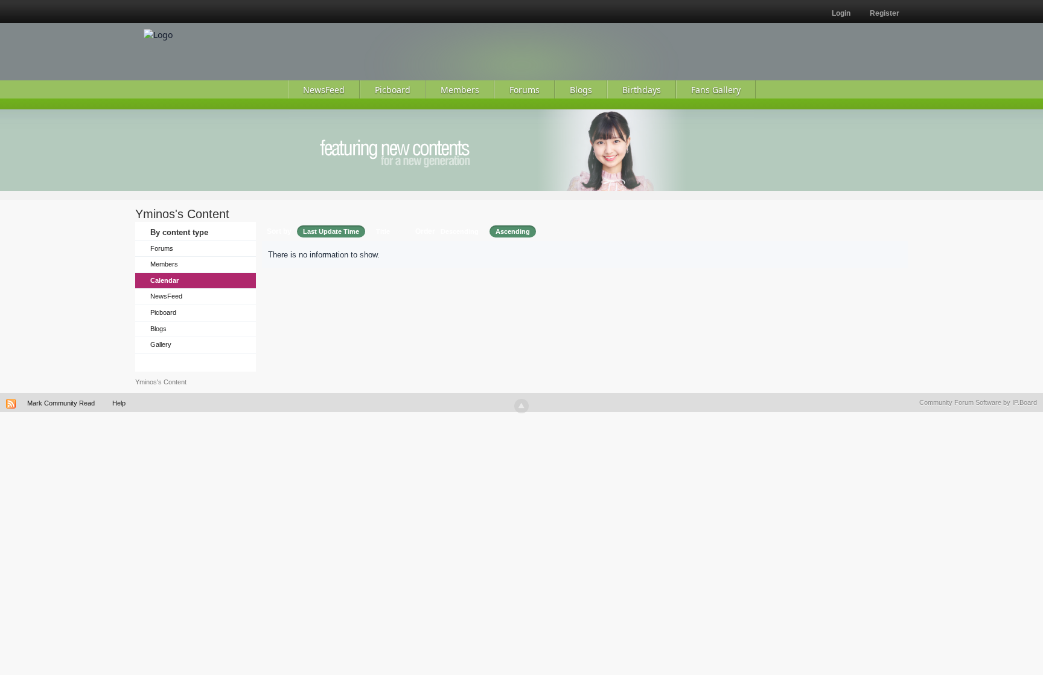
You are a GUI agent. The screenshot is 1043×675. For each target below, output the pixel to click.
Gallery (160, 344)
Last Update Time (331, 231)
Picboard (163, 312)
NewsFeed (166, 296)
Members (164, 264)
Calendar (164, 280)
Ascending (513, 231)
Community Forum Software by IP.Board (978, 402)
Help (119, 403)
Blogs (158, 328)
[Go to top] (521, 406)
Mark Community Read (61, 403)
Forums (161, 248)
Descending (460, 231)
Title (383, 231)
